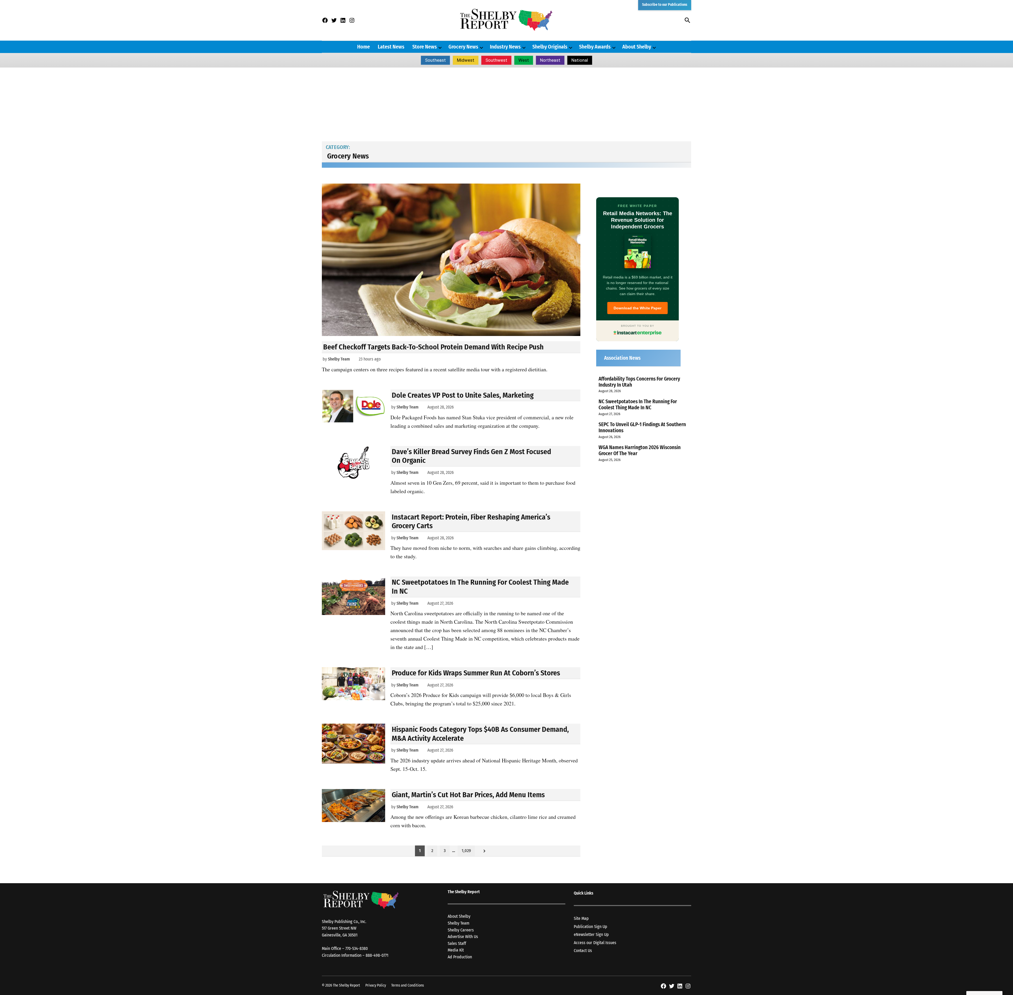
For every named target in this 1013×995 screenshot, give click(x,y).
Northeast (550, 60)
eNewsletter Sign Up (591, 934)
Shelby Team (339, 359)
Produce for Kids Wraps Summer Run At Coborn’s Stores (476, 673)
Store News (424, 47)
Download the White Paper (637, 308)
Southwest (496, 60)
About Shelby (636, 47)
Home (363, 47)
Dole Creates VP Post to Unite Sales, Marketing (463, 395)
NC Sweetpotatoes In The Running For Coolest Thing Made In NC (638, 404)
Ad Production (460, 956)
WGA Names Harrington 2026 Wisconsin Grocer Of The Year (640, 450)
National (579, 60)
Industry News (505, 47)
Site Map (581, 918)
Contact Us (583, 950)
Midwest (465, 60)
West (523, 60)
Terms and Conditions (407, 985)
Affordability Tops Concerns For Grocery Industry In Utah (639, 382)
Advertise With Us (463, 936)
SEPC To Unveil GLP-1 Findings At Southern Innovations (642, 427)
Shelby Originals (549, 47)
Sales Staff (457, 943)
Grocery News (463, 47)
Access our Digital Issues (595, 942)
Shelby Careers (461, 929)
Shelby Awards (595, 47)
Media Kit (456, 950)
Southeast (435, 60)
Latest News (391, 47)
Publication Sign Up (590, 926)
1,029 (466, 850)
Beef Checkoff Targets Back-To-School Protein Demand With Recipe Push (433, 347)
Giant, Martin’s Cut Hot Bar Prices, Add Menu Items (468, 794)
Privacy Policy (375, 985)
